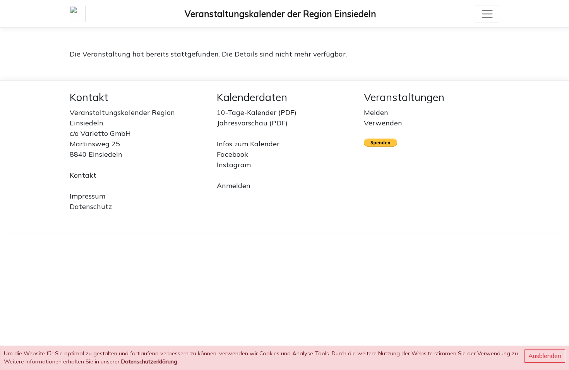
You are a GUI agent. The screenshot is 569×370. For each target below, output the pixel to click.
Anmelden (233, 185)
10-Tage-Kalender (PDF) (256, 112)
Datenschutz (91, 206)
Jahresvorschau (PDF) (252, 122)
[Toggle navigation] (487, 13)
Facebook (232, 154)
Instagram (234, 164)
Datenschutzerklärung (149, 361)
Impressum (87, 196)
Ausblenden (544, 356)
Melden (376, 112)
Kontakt (83, 175)
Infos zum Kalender (248, 143)
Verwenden (383, 122)
